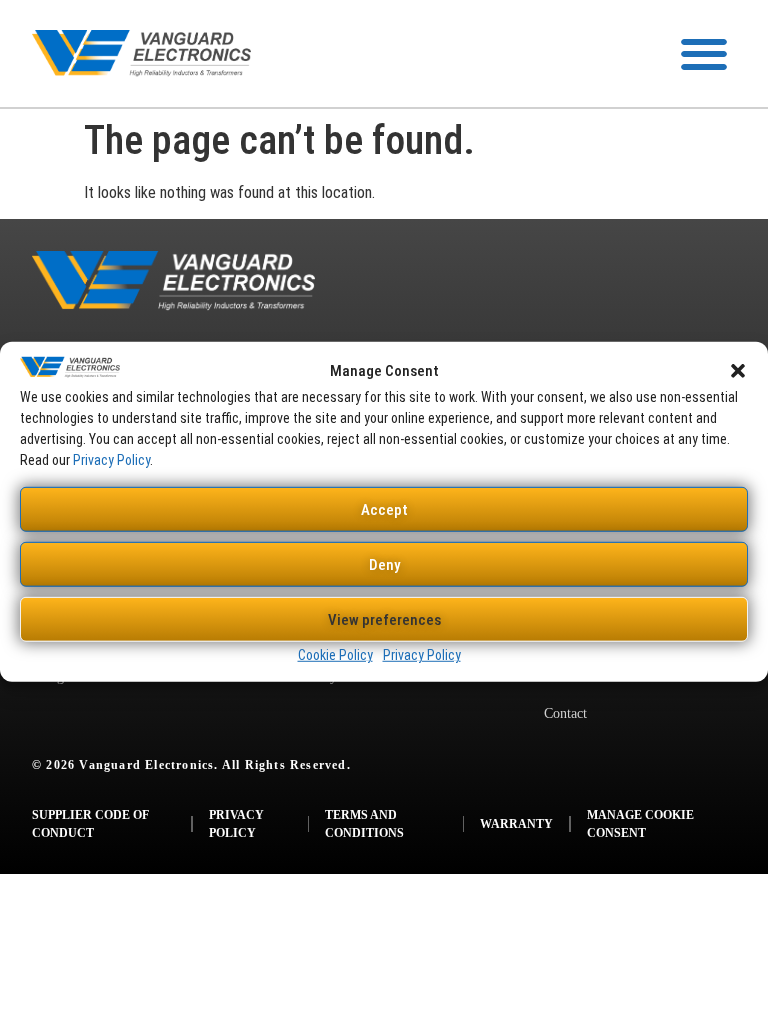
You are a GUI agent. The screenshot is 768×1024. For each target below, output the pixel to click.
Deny (384, 565)
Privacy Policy (111, 460)
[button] (738, 371)
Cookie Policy (335, 655)
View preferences (384, 620)
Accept (384, 510)
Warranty (516, 824)
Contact (565, 713)
